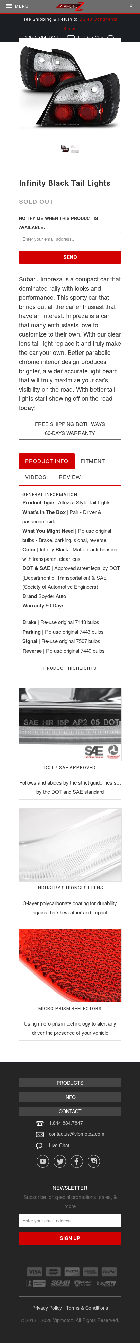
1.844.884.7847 (66, 1122)
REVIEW (70, 476)
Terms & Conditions (87, 1307)
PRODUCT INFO (46, 460)
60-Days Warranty (70, 432)
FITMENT (93, 460)
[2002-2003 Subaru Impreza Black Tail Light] (70, 89)
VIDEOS (36, 476)
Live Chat (59, 1145)
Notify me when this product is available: (58, 222)
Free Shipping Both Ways (70, 423)
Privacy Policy (47, 1307)
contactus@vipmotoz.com (76, 1133)
